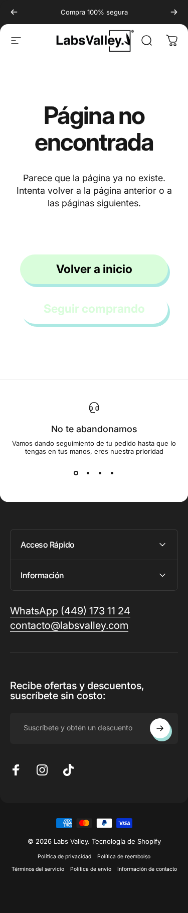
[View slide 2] (88, 473)
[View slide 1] (76, 473)
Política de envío (90, 869)
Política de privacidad (64, 856)
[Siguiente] (174, 12)
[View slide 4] (112, 473)
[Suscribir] (160, 728)
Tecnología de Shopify (126, 841)
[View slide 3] (100, 473)
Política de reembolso (123, 856)
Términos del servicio (38, 869)
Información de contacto (147, 869)
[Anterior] (14, 12)
